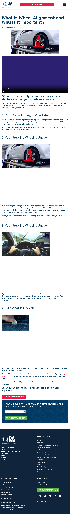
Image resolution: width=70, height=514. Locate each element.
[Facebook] (39, 496)
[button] (64, 4)
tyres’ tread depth (26, 374)
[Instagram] (44, 496)
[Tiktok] (54, 496)
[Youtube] (59, 496)
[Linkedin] (49, 496)
